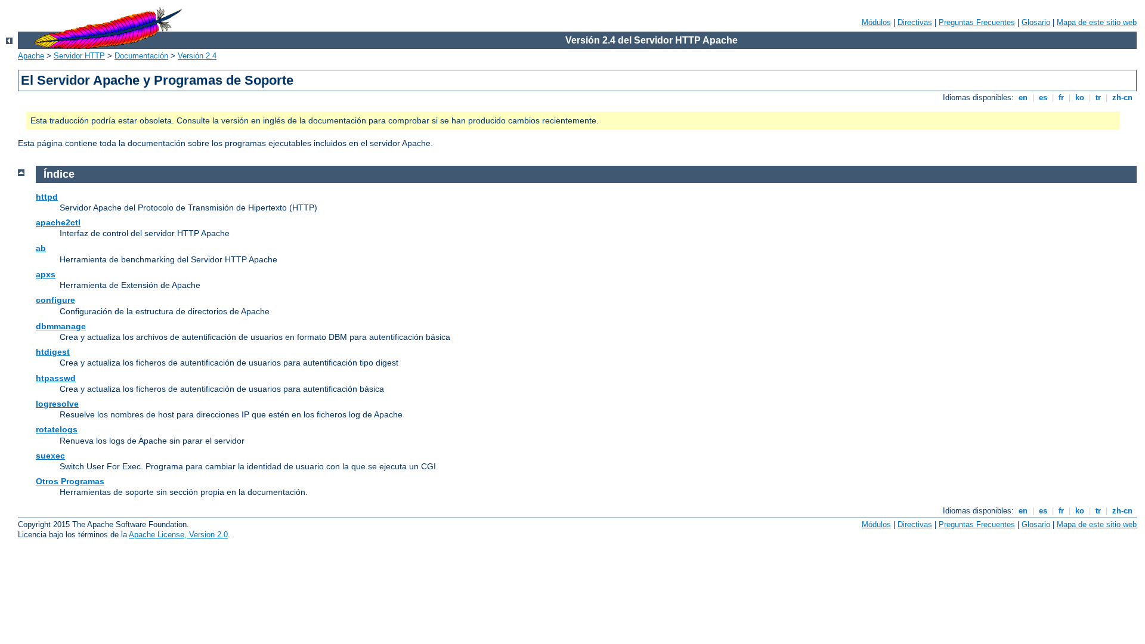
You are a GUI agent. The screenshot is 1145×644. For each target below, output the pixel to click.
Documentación (141, 55)
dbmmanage (61, 326)
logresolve (57, 403)
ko (1080, 97)
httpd (47, 197)
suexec (50, 455)
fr (1061, 97)
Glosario (1036, 22)
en (1023, 97)
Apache (31, 55)
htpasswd (56, 378)
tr (1098, 97)
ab (41, 248)
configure (55, 300)
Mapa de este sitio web (1097, 22)
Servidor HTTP (79, 55)
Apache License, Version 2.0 (178, 534)
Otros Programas (70, 481)
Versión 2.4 (197, 55)
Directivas (915, 22)
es (1043, 97)
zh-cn (1122, 97)
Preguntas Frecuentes (977, 22)
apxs (45, 274)
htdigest (53, 352)
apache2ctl (58, 222)
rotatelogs (57, 429)
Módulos (876, 22)
